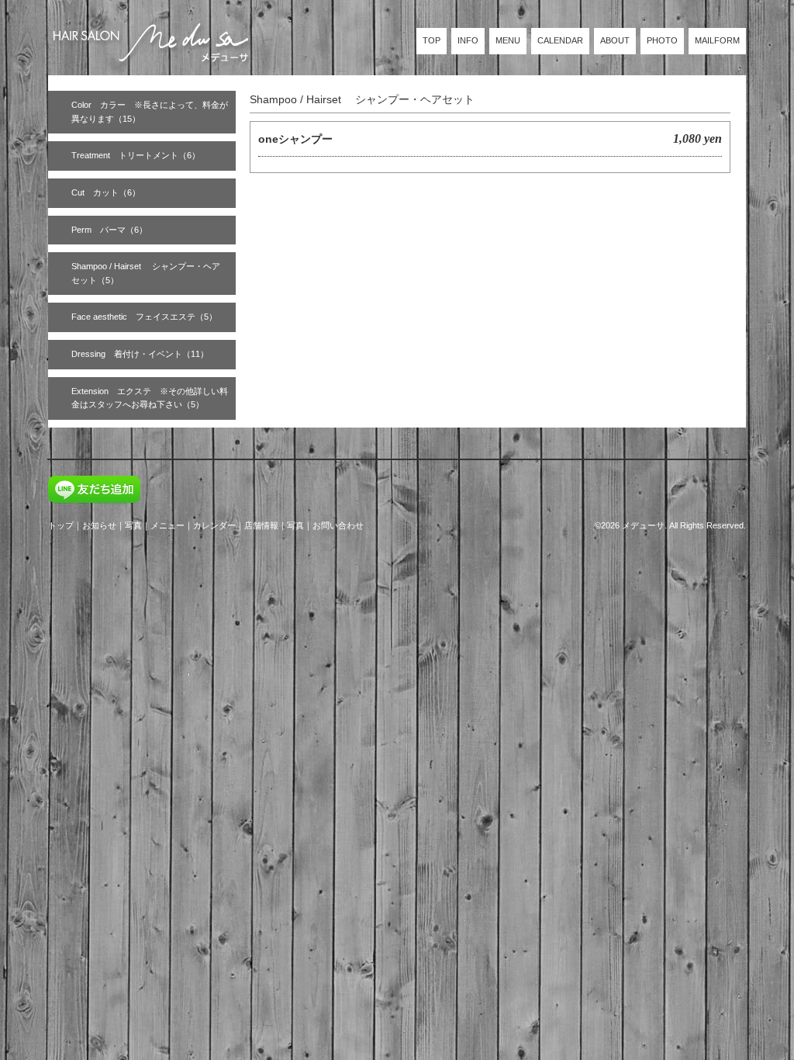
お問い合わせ (338, 525)
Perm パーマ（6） (109, 229)
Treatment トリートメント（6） (135, 155)
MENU (507, 40)
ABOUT (615, 40)
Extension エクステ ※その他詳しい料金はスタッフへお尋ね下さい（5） (149, 398)
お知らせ (99, 525)
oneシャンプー (295, 139)
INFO (467, 40)
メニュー (167, 525)
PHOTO (662, 40)
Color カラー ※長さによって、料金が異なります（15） (149, 111)
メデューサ (643, 525)
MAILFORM (717, 40)
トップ (61, 525)
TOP (431, 40)
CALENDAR (560, 40)
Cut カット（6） (105, 192)
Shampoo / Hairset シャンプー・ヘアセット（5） (145, 273)
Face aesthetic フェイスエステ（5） (144, 316)
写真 (133, 525)
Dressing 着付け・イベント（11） (140, 354)
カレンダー (214, 525)
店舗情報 (261, 525)
